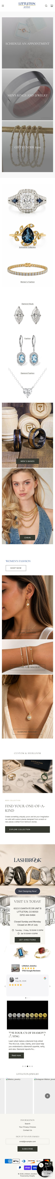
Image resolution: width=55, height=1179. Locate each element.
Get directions (27, 940)
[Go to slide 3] (27, 1066)
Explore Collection (19, 829)
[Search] (46, 6)
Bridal (27, 213)
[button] (45, 1169)
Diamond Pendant (27, 732)
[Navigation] (3, 6)
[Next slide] (44, 1035)
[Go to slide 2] (25, 1066)
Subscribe (27, 1149)
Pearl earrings (27, 632)
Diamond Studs (28, 304)
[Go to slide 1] (25, 997)
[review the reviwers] (45, 978)
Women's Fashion (27, 282)
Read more (16, 1055)
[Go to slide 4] (29, 1066)
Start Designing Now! (27, 891)
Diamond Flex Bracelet (28, 667)
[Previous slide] (10, 1035)
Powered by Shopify (27, 1176)
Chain (27, 537)
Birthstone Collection (27, 247)
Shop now (15, 568)
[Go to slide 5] (32, 1066)
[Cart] (52, 6)
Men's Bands (28, 461)
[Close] (50, 1164)
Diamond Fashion (27, 373)
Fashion (27, 338)
